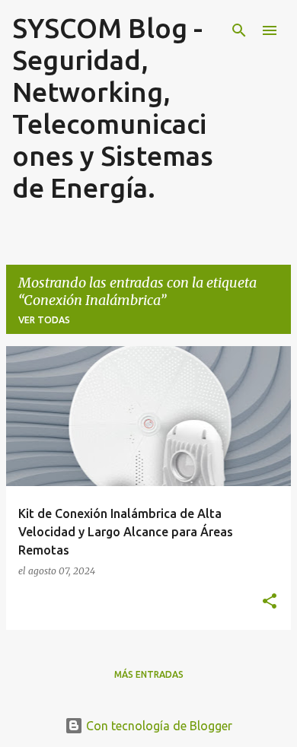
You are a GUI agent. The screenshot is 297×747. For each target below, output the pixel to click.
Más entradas (149, 674)
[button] (269, 602)
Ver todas (44, 320)
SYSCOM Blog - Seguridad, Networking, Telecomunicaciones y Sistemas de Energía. (112, 107)
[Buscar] (239, 30)
